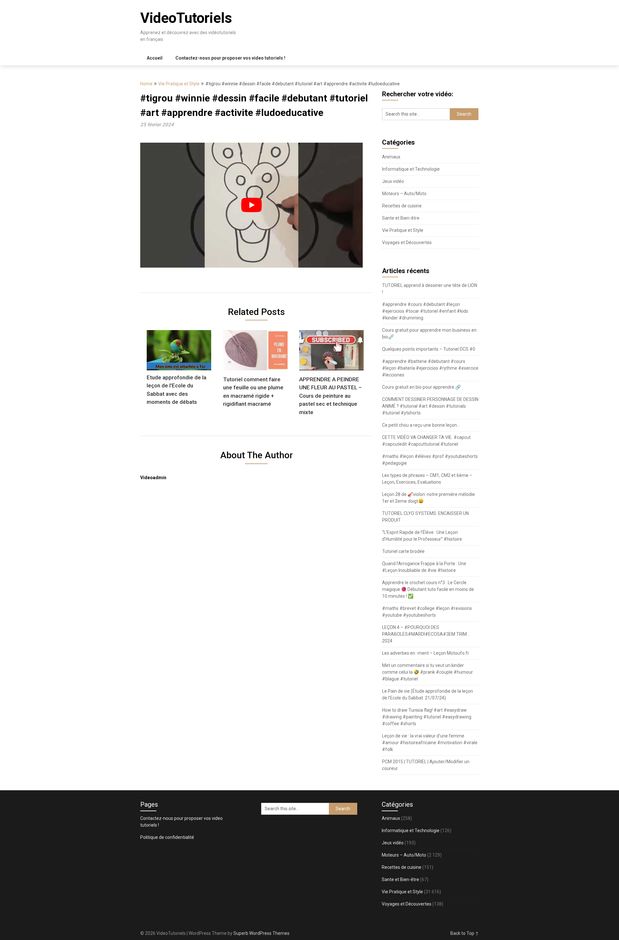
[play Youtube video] (251, 205)
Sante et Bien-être (400, 218)
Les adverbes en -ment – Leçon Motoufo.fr (425, 653)
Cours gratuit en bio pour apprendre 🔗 (421, 387)
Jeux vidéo (393, 181)
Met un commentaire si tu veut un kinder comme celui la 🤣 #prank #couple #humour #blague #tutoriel (427, 672)
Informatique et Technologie (411, 169)
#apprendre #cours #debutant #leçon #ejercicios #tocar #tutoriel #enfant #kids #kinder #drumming (425, 311)
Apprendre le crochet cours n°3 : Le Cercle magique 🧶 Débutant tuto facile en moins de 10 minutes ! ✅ (428, 589)
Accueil (154, 58)
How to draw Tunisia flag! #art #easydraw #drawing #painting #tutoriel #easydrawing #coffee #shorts (426, 716)
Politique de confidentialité (167, 837)
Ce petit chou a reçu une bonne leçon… (421, 425)
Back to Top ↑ (464, 933)
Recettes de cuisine (402, 205)
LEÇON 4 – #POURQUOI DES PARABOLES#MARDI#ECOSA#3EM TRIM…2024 (426, 634)
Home (146, 83)
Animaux (391, 156)
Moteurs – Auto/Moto (404, 193)
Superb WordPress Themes (261, 933)
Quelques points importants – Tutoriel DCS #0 (428, 349)
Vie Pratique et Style (179, 83)
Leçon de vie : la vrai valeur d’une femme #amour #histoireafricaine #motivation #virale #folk (429, 742)
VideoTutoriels (186, 18)
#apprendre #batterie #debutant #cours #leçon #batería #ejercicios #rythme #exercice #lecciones (430, 368)
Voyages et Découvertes (407, 242)
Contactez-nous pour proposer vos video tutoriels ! (230, 58)
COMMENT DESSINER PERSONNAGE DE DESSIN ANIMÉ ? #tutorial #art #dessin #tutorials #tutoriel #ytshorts (430, 406)
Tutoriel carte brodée (403, 551)
